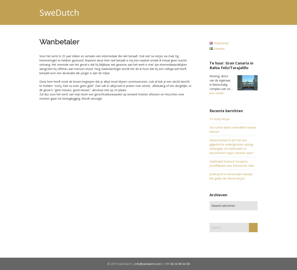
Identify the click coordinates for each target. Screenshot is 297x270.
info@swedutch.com (148, 264)
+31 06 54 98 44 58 (177, 264)
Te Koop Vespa (220, 119)
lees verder (217, 93)
